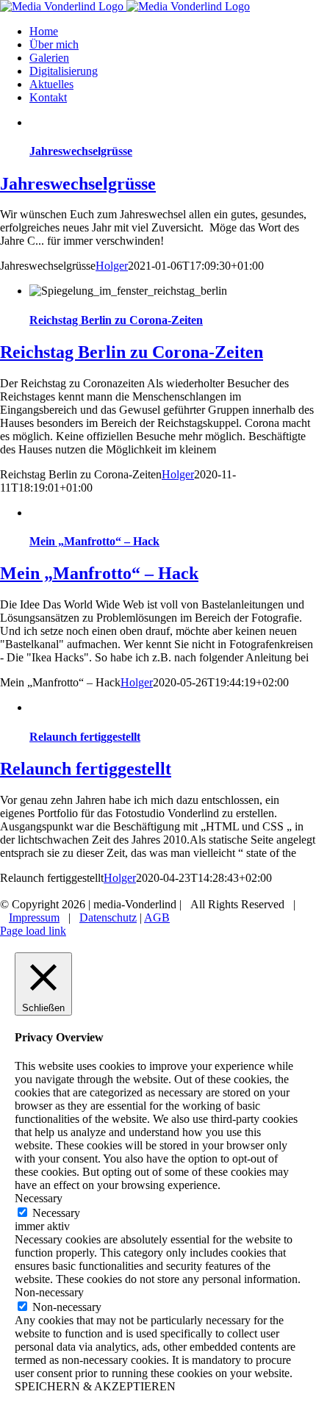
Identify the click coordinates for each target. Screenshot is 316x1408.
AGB (157, 917)
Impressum (34, 917)
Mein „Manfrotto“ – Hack (94, 541)
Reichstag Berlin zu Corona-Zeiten (116, 320)
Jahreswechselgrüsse (80, 151)
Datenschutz (108, 917)
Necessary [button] (38, 1198)
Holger (112, 265)
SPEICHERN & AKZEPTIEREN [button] (95, 1386)
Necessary (56, 1213)
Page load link (33, 930)
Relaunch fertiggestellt (84, 736)
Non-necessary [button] (49, 1292)
